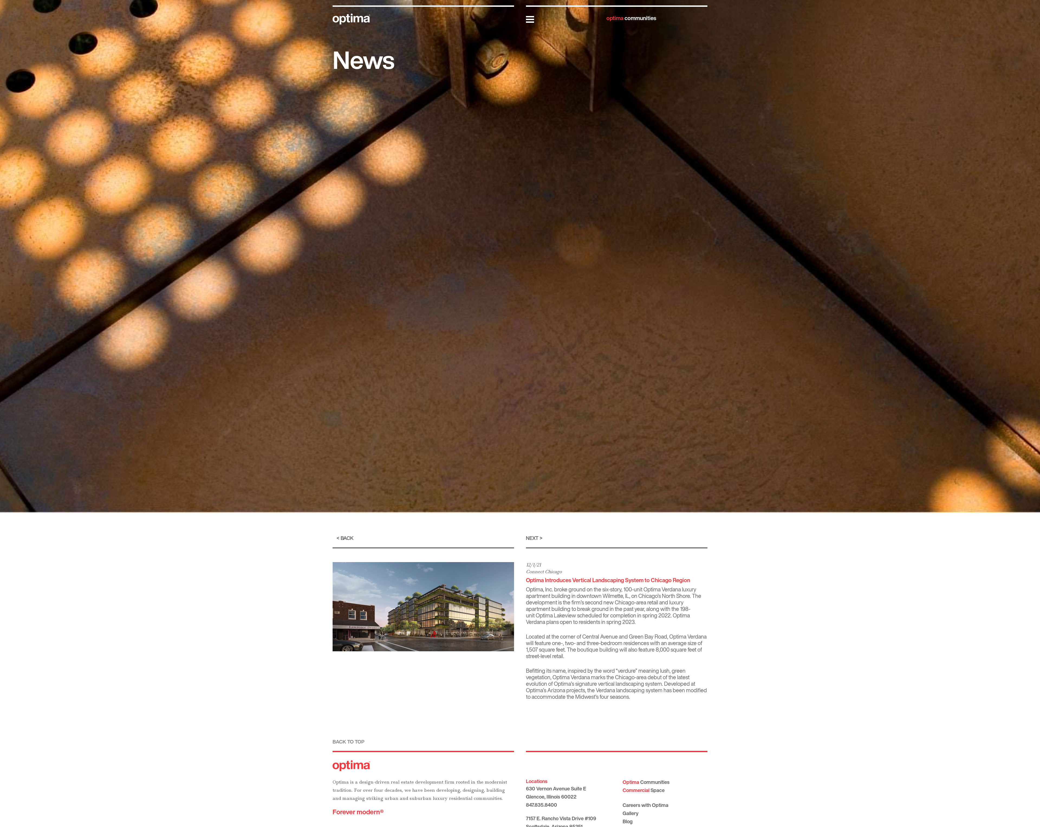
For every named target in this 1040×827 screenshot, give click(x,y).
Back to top (349, 741)
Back (347, 537)
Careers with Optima (645, 805)
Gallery (630, 813)
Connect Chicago (544, 572)
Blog (628, 821)
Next (532, 537)
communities (631, 18)
